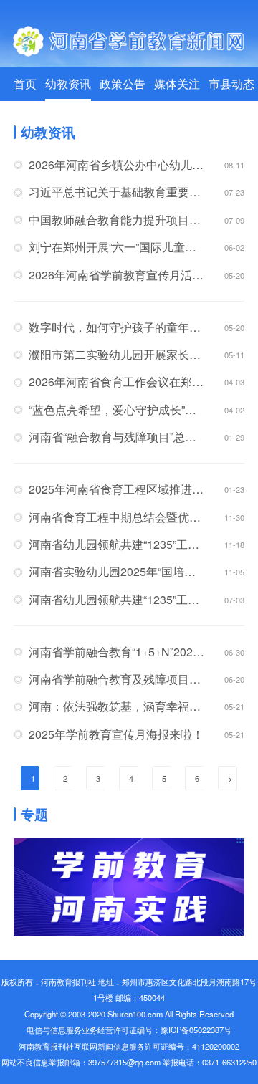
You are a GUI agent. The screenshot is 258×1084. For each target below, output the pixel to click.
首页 (25, 83)
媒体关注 (177, 83)
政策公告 (122, 83)
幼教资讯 (68, 83)
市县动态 (231, 83)
